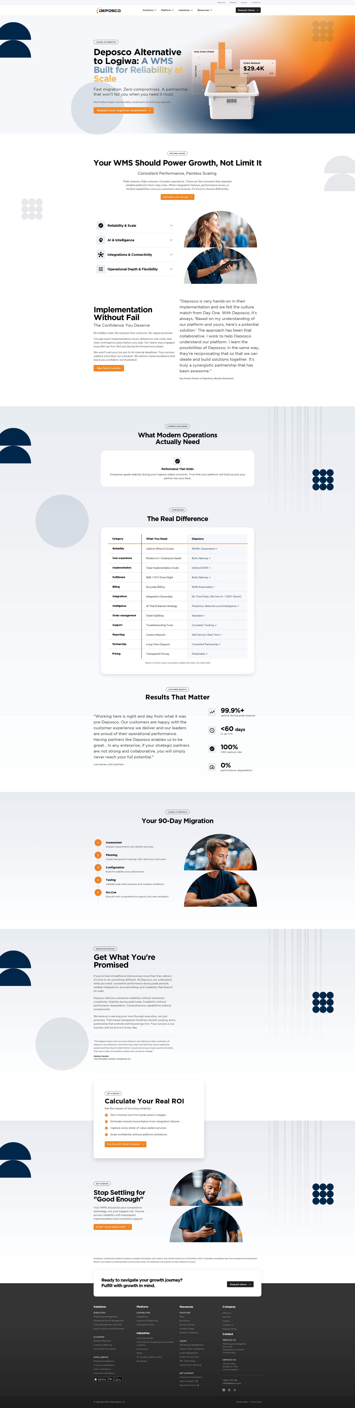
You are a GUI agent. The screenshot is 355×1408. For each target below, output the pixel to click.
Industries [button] (184, 10)
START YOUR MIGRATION (111, 1227)
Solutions (148, 10)
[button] (113, 1307)
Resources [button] (203, 10)
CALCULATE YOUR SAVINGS (124, 1144)
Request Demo (246, 10)
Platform (166, 10)
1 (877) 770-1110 (230, 1380)
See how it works (109, 368)
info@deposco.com (232, 1383)
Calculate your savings (176, 197)
